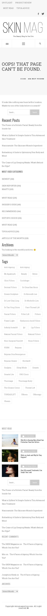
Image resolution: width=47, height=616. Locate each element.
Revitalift (26, 361)
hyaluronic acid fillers (30, 321)
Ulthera (24, 394)
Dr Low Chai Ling (11, 301)
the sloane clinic (12, 388)
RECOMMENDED (9, 211)
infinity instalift (11, 327)
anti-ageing (9, 267)
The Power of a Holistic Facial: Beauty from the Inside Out (22, 127)
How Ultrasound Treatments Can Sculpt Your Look (31, 471)
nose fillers (33, 341)
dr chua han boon (30, 287)
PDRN (6, 347)
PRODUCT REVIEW (23, 2)
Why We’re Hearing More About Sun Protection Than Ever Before (32, 441)
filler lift (25, 314)
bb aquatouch (10, 274)
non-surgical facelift (13, 341)
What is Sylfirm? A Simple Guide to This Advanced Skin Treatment (23, 137)
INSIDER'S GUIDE (9, 204)
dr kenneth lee (30, 294)
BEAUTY (5, 189)
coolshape (24, 280)
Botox (34, 274)
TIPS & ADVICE (23, 8)
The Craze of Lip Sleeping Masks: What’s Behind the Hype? (22, 164)
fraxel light (9, 321)
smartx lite (9, 374)
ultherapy (37, 394)
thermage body (25, 381)
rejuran (18, 347)
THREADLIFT (10, 394)
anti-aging (24, 267)
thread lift (30, 388)
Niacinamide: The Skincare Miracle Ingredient (22, 145)
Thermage (8, 381)
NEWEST (6, 179)
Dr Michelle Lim (32, 301)
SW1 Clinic (24, 374)
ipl (24, 327)
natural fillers (34, 334)
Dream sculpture (11, 294)
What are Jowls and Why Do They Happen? (31, 456)
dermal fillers (10, 287)
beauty (24, 274)
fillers (38, 314)
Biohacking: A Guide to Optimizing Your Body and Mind (23, 154)
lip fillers (35, 327)
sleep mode (22, 367)
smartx (35, 367)
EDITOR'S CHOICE (9, 218)
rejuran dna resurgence (14, 354)
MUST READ (8, 8)
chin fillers (9, 280)
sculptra (7, 367)
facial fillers (10, 314)
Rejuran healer (10, 361)
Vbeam (7, 401)
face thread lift (32, 307)
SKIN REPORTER (9, 186)
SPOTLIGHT (7, 2)
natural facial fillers (13, 334)
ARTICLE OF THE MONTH (13, 238)
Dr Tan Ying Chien (12, 307)
